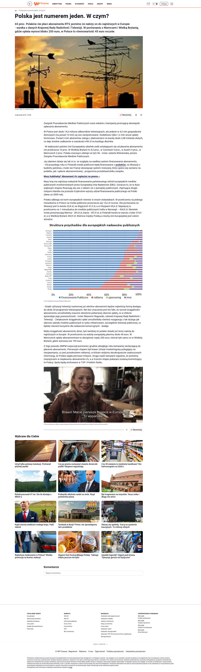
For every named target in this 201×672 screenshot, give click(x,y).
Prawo (68, 4)
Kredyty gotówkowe (144, 618)
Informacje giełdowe (70, 621)
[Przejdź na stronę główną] (29, 5)
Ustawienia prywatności (135, 651)
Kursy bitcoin (68, 626)
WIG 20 (66, 616)
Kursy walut (104, 626)
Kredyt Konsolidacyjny (145, 627)
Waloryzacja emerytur (34, 618)
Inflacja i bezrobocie (107, 621)
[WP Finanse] (43, 4)
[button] (155, 3)
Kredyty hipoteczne (144, 623)
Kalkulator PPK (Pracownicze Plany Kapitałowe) (116, 634)
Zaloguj (164, 4)
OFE (65, 629)
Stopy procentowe (106, 624)
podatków (121, 164)
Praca (90, 4)
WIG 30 (66, 618)
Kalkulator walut (106, 629)
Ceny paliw (30, 624)
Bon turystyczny (69, 631)
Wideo (109, 4)
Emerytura (57, 4)
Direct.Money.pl (142, 632)
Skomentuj (126, 115)
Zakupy (100, 4)
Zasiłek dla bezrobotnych (35, 626)
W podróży (79, 4)
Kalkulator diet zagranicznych (110, 616)
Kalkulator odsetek (107, 618)
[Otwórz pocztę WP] (148, 4)
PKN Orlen (30, 629)
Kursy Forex (67, 624)
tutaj (70, 667)
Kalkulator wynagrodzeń (108, 631)
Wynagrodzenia (106, 636)
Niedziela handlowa (33, 621)
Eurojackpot (31, 616)
